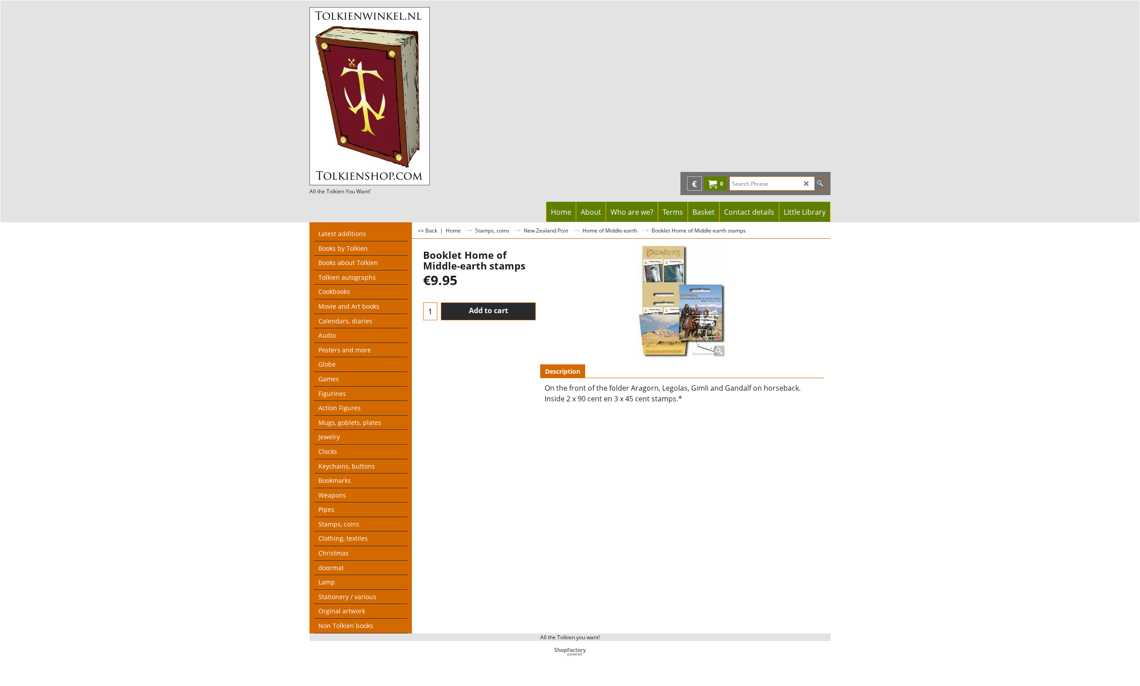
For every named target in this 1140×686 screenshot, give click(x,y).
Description (562, 371)
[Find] (820, 183)
